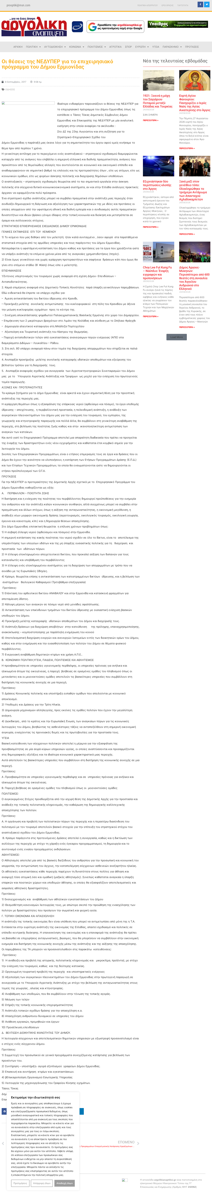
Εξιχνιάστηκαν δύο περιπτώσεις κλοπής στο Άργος (157, 185)
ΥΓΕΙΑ (155, 46)
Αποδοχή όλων (64, 1183)
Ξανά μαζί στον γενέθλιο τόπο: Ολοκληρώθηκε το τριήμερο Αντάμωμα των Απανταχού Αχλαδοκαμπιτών (193, 190)
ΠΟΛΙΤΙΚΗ (32, 46)
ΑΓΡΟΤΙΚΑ (115, 46)
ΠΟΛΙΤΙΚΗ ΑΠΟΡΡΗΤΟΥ (147, 5)
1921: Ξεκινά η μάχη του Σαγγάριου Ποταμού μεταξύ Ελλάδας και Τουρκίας (157, 101)
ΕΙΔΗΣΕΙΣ (10, 89)
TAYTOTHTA (182, 5)
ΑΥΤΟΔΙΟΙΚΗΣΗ (53, 46)
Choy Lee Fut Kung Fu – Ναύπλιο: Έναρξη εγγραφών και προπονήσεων (157, 273)
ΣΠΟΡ (128, 46)
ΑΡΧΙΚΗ (18, 46)
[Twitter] (207, 4)
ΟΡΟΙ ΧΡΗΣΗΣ (167, 5)
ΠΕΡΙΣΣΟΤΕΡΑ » (151, 120)
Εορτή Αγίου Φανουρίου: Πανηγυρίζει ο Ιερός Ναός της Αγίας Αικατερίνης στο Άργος (194, 103)
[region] (43, 1141)
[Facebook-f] (200, 4)
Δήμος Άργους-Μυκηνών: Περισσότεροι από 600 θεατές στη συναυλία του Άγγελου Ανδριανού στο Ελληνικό (194, 278)
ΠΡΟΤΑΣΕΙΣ (192, 46)
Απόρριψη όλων (42, 1183)
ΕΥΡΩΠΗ (140, 46)
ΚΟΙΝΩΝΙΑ (75, 46)
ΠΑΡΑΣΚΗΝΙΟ (171, 46)
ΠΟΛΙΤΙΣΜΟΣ (95, 46)
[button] (176, 337)
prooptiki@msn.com (18, 5)
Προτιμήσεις (20, 1183)
